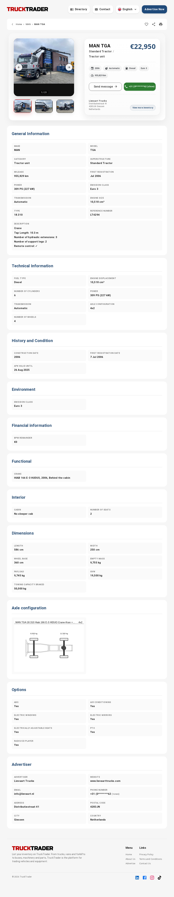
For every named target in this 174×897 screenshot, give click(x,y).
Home (19, 24)
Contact (104, 9)
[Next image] (69, 67)
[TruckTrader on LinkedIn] (137, 877)
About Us (130, 859)
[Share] (153, 24)
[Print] (161, 24)
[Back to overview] (12, 24)
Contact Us (145, 863)
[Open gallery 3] (65, 106)
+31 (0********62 (104, 793)
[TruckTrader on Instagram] (152, 877)
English (127, 9)
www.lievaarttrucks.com (105, 780)
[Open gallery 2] (44, 106)
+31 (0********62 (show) (142, 86)
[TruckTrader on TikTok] (159, 877)
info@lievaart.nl (24, 793)
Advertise (130, 863)
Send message (103, 86)
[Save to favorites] (146, 24)
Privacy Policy (146, 854)
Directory (81, 9)
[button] (44, 67)
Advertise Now (154, 9)
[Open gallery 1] (23, 106)
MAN (28, 24)
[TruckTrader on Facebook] (144, 877)
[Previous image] (18, 67)
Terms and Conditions (150, 859)
